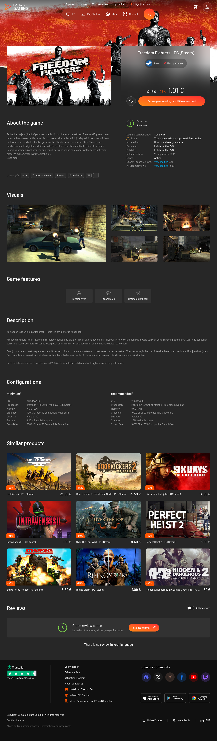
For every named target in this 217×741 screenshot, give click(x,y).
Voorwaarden (72, 666)
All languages (203, 607)
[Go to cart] (195, 7)
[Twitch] (205, 677)
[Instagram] (170, 677)
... (96, 175)
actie (24, 175)
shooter (60, 175)
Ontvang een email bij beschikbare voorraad (172, 101)
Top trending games (76, 4)
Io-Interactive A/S (164, 146)
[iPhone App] (151, 698)
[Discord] (146, 677)
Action (157, 157)
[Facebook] (181, 677)
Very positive (161, 161)
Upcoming (119, 4)
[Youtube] (193, 677)
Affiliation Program (75, 677)
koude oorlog (76, 175)
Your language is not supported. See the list (177, 138)
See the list (160, 134)
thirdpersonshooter (42, 175)
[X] (158, 677)
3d (88, 175)
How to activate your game (168, 142)
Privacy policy (72, 672)
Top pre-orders (100, 4)
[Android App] (175, 698)
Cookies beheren (16, 720)
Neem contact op (74, 683)
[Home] (16, 7)
